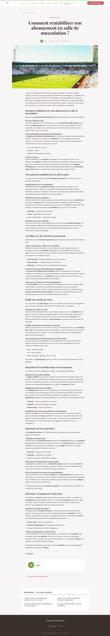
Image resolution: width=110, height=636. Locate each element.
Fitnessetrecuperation (55, 620)
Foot (60, 3)
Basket (42, 3)
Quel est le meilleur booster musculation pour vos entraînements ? (38, 604)
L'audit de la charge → (95, 3)
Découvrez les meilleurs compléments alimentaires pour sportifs (68, 599)
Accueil (23, 3)
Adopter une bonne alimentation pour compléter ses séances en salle (35, 599)
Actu (28, 3)
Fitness (55, 3)
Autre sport (35, 3)
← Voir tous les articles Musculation (36, 576)
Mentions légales (51, 626)
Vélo (74, 3)
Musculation (67, 3)
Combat (48, 3)
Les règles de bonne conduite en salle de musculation (69, 604)
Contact (61, 626)
